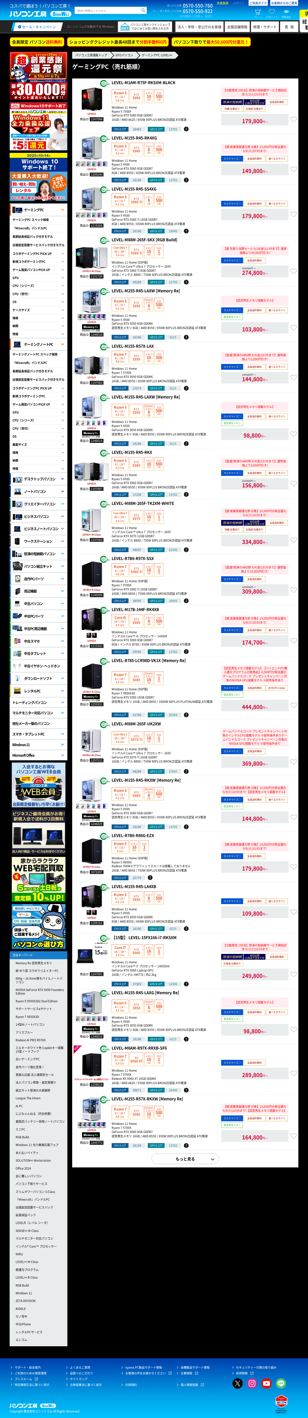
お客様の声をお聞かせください (145, 1373)
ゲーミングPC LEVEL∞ (157, 55)
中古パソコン (33, 603)
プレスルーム (23, 1379)
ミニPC (20, 1129)
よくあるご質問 (80, 1367)
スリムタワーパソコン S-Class (35, 1192)
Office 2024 (23, 1168)
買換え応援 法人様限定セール (35, 1075)
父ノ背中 (21, 1316)
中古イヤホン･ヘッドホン (42, 665)
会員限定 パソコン (37, 42)
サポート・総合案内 (28, 1367)
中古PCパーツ (34, 616)
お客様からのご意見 (284, 3)
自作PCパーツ (34, 578)
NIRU (19, 1254)
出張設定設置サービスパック (34, 1207)
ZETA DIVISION (26, 1301)
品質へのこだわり (81, 1373)
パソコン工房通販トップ (91, 55)
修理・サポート (265, 26)
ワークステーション (38, 541)
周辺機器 (30, 591)
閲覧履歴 (286, 17)
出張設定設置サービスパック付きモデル (38, 245)
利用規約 (131, 1385)
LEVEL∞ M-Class (27, 1262)
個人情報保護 (189, 1385)
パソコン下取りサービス (31, 1184)
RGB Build (22, 1137)
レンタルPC (32, 690)
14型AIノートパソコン (30, 1024)
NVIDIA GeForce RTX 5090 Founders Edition (40, 991)
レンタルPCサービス (29, 1332)
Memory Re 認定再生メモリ (34, 963)
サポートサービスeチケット (34, 1009)
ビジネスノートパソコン (41, 528)
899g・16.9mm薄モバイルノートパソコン (39, 980)
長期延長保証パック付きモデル (33, 236)
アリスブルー (24, 1032)
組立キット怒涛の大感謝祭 (33, 1090)
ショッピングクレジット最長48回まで (118, 42)
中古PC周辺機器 (35, 628)
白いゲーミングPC (28, 1059)
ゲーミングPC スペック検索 (31, 220)
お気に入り (272, 17)
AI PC (19, 1106)
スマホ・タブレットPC (28, 734)
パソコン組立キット (38, 566)
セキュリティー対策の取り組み (256, 1367)
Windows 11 (21, 744)
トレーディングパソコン (29, 702)
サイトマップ (78, 1379)
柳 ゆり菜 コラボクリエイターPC (37, 971)
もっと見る (185, 1159)
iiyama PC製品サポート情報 (143, 1367)
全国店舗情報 (237, 26)
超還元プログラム (27, 1270)
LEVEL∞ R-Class (27, 1277)
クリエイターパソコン (39, 503)
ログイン (238, 3)
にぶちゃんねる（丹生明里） (34, 1114)
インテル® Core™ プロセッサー (36, 1246)
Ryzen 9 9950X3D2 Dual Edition (37, 1001)
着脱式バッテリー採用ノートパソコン (40, 1121)
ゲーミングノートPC (38, 344)
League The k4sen (28, 1098)
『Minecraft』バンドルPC (30, 228)
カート (258, 17)
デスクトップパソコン (39, 478)
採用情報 (242, 1373)
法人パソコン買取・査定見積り (36, 1082)
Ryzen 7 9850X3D (27, 1017)
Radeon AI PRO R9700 (30, 1040)
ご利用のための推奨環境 (30, 1373)
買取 (290, 26)
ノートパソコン (35, 491)
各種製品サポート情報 (195, 1367)
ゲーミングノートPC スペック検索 (35, 354)
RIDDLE (21, 1309)
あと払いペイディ (27, 1153)
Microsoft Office (23, 755)
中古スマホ (32, 641)
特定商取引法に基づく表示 (32, 1385)
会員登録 (222, 3)
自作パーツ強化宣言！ (30, 1067)
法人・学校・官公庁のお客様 (199, 26)
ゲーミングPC (34, 209)
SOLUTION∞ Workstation (33, 1160)
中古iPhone (23, 1324)
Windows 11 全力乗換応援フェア (37, 1145)
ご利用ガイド (258, 3)
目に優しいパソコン (29, 1176)
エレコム (21, 1340)
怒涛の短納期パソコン (39, 553)
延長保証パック (26, 1215)
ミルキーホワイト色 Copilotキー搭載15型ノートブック (40, 1049)
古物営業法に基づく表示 (86, 1385)
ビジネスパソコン (36, 516)
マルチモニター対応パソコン (32, 712)
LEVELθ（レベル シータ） (33, 1223)
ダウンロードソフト (38, 678)
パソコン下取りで (211, 42)
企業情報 (186, 1373)
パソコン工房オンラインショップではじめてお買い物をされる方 (150, 27)
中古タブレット (35, 653)
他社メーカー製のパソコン (31, 723)
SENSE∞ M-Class (27, 1231)
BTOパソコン (124, 55)
